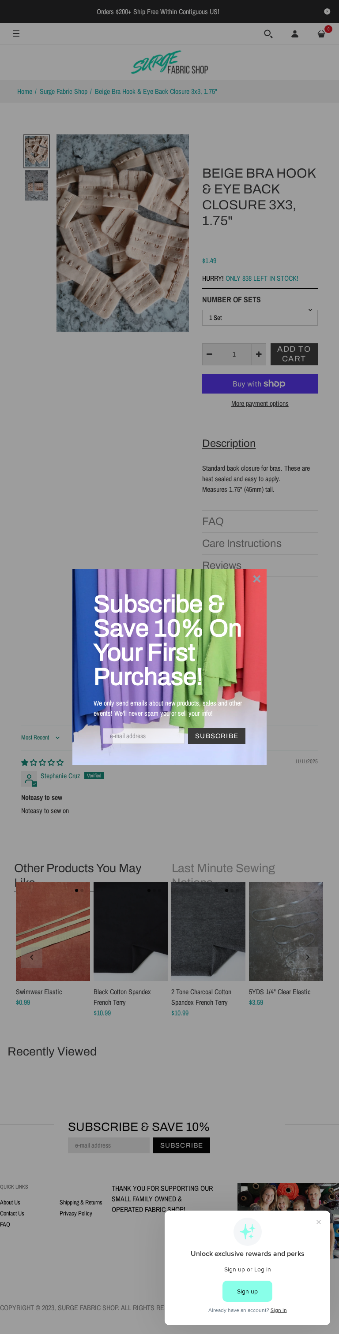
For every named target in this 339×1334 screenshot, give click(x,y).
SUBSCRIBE (216, 735)
